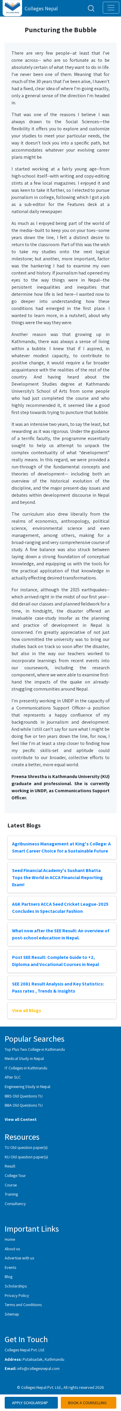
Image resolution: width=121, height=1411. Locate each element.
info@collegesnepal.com (38, 1368)
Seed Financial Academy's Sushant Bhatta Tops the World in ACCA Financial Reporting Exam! (57, 877)
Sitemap (12, 1314)
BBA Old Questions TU (24, 1105)
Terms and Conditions (23, 1304)
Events (10, 1267)
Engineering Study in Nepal (27, 1086)
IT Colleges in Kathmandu (26, 1068)
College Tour (15, 1175)
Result (10, 1166)
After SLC (13, 1077)
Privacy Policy (17, 1295)
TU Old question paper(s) (26, 1147)
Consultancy (15, 1203)
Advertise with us (19, 1258)
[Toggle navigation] (111, 8)
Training (11, 1194)
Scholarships (16, 1286)
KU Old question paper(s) (26, 1157)
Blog (8, 1276)
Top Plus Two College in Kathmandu (35, 1049)
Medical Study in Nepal (24, 1058)
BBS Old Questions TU (24, 1096)
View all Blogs (26, 1010)
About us (12, 1248)
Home (10, 1239)
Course (11, 1185)
